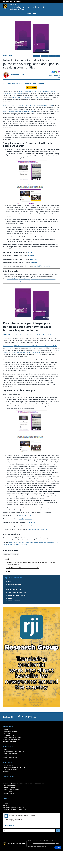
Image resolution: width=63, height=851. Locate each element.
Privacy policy (55, 843)
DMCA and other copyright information (42, 843)
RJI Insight (9, 598)
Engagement (36, 56)
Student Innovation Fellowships (11, 757)
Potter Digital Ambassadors (10, 769)
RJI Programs (7, 762)
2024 (7, 559)
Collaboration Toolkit (8, 781)
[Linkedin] (54, 72)
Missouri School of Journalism (12, 1)
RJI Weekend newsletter (13, 601)
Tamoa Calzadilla (17, 75)
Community (52, 56)
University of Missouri (16, 10)
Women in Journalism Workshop (16, 595)
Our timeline (6, 805)
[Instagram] (59, 72)
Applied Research (8, 776)
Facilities (5, 803)
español (21, 519)
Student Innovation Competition (16, 592)
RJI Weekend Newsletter (9, 741)
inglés (21, 515)
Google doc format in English (21, 97)
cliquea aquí (27, 515)
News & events (8, 726)
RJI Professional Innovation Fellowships (14, 751)
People (5, 801)
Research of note (7, 791)
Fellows (5, 749)
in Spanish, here (17, 93)
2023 (7, 571)
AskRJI (58, 847)
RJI (27, 6)
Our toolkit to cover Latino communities (22, 568)
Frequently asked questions (10, 753)
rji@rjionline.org (9, 825)
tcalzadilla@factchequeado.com (42, 266)
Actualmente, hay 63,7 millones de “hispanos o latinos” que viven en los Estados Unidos (30, 346)
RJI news (8, 581)
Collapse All (15, 554)
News (58, 56)
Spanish (35, 97)
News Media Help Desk (9, 785)
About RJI (6, 798)
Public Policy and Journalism (11, 789)
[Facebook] (52, 72)
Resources (6, 755)
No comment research (9, 787)
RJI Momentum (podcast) (13, 584)
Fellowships (44, 56)
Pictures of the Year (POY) (13, 590)
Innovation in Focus (8, 779)
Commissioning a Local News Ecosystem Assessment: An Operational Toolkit (24, 783)
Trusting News (7, 771)
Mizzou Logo (5, 6)
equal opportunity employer (39, 846)
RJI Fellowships (8, 746)
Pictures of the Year (8, 735)
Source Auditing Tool (9, 793)
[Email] (56, 72)
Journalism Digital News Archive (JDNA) (14, 767)
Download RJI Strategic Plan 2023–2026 (13, 807)
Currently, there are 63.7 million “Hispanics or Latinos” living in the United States (28, 105)
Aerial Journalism (8, 765)
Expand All (7, 554)
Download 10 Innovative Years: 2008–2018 (14, 809)
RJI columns (9, 587)
